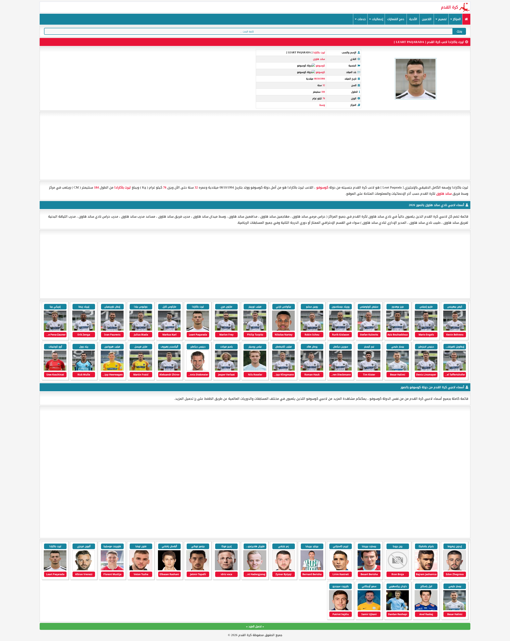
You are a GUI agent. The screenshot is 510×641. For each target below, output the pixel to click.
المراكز (456, 19)
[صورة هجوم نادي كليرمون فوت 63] (169, 569)
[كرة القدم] (466, 19)
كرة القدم (449, 7)
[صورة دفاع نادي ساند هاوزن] (368, 369)
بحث (459, 31)
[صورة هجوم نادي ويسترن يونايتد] (368, 569)
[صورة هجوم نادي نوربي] (397, 609)
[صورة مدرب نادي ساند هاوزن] (55, 369)
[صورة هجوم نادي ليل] (454, 569)
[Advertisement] (255, 146)
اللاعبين (426, 19)
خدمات (361, 19)
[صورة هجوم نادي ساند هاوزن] (454, 329)
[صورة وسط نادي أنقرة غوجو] (226, 569)
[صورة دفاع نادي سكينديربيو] (426, 569)
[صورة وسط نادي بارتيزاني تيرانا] (397, 569)
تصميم (442, 19)
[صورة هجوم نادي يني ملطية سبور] (197, 569)
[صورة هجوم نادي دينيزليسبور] (140, 569)
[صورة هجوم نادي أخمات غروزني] (311, 569)
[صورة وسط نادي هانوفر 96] (112, 569)
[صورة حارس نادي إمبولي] (368, 609)
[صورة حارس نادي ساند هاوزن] (140, 369)
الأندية (413, 19)
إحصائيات (377, 19)
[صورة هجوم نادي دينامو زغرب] (340, 569)
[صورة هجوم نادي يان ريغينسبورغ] (83, 569)
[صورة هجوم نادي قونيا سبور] (283, 569)
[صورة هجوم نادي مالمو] (340, 609)
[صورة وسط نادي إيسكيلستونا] (426, 609)
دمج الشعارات (395, 19)
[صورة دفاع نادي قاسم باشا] (254, 569)
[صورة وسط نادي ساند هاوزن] (368, 329)
